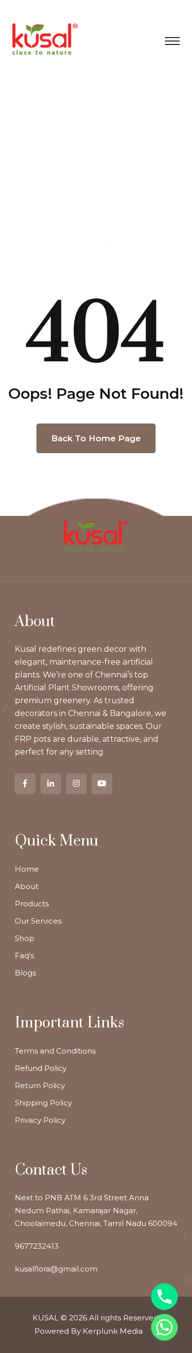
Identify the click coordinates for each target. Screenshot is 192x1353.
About (26, 886)
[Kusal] (45, 38)
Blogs (25, 972)
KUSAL (45, 1317)
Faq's (24, 955)
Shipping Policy (43, 1102)
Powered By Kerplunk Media (88, 1331)
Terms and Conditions (55, 1051)
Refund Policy (40, 1068)
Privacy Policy (40, 1120)
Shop (24, 938)
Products (32, 903)
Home (27, 869)
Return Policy (40, 1085)
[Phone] (164, 1296)
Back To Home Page (96, 438)
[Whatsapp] (164, 1327)
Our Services (38, 921)
